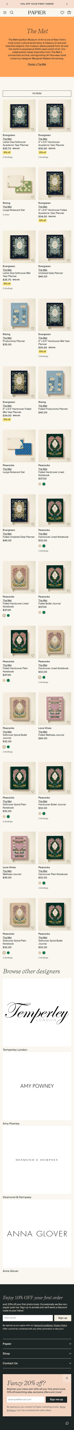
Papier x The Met (37, 64)
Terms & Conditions (43, 1325)
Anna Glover (11, 1271)
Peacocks (8, 465)
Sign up (62, 1318)
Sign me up (56, 1400)
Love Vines (44, 728)
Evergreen (9, 135)
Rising (6, 203)
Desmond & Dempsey (17, 1197)
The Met (7, 139)
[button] (67, 1378)
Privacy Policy (60, 1325)
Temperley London (15, 1049)
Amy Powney (11, 1123)
